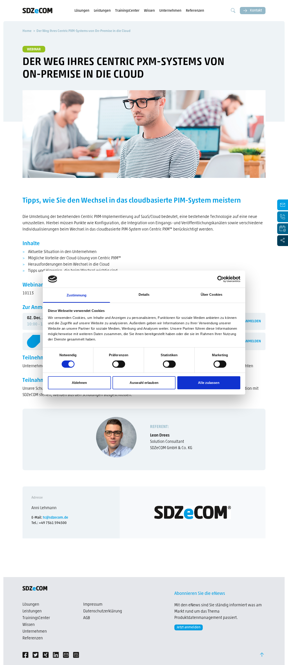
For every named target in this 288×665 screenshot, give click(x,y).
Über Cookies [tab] (211, 294)
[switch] (118, 364)
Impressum (92, 605)
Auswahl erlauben (144, 383)
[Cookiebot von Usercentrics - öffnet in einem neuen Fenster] (220, 279)
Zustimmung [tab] (77, 295)
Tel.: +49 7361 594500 (49, 523)
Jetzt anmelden (188, 627)
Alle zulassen (208, 383)
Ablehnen (79, 383)
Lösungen (81, 11)
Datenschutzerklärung (102, 611)
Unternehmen (170, 11)
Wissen (149, 11)
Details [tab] (144, 294)
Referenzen (195, 11)
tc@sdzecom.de (55, 517)
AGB (86, 618)
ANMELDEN (252, 321)
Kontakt (255, 10)
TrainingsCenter (127, 11)
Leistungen (102, 11)
